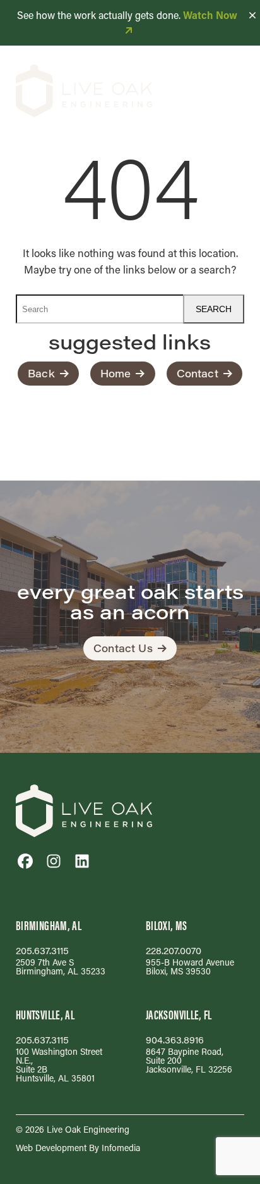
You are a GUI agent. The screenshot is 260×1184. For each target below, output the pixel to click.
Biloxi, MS (166, 925)
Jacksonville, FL (179, 1015)
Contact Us (123, 648)
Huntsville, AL (45, 1015)
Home (115, 373)
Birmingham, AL (48, 925)
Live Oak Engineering (88, 1129)
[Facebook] (25, 861)
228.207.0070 (173, 951)
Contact (197, 373)
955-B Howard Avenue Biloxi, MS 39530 (190, 966)
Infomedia (121, 1148)
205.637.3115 (42, 951)
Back (41, 373)
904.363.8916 (175, 1040)
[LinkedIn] (82, 861)
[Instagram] (53, 861)
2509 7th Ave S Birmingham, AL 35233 (60, 966)
